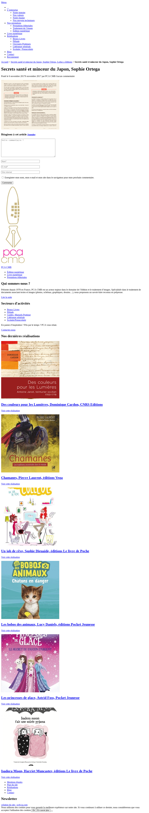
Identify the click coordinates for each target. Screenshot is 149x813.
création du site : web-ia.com (14, 805)
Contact (10, 54)
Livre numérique (14, 33)
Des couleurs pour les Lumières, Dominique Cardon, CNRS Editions (52, 404)
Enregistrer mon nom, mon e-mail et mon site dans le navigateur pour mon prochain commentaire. (49, 177)
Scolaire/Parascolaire (16, 320)
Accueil (4, 62)
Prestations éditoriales (23, 25)
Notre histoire (19, 12)
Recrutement (13, 57)
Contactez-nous (8, 330)
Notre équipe (19, 18)
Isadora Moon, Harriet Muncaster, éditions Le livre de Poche (46, 771)
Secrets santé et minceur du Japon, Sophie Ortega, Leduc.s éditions (41, 62)
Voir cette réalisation (10, 410)
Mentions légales (14, 782)
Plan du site (12, 785)
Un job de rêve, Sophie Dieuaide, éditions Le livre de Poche (45, 551)
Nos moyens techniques (24, 20)
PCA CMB (6, 267)
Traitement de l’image (23, 28)
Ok (33, 810)
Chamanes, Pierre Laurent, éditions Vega (32, 478)
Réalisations (12, 36)
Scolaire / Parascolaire (23, 49)
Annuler (31, 134)
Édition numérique (21, 31)
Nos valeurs (18, 15)
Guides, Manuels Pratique (19, 315)
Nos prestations (14, 23)
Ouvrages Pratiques (22, 44)
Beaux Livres (19, 38)
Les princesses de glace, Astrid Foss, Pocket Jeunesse (40, 698)
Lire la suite (6, 297)
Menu (4, 2)
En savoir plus (43, 810)
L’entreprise (12, 10)
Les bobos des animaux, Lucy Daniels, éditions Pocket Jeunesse (48, 624)
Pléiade (16, 41)
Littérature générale (22, 46)
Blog (9, 52)
